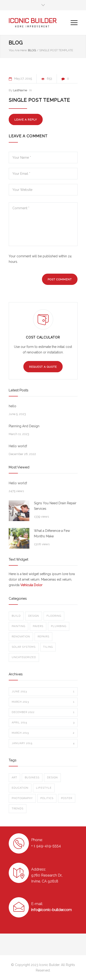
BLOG (16, 43)
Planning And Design (24, 426)
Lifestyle (44, 787)
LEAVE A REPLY (25, 119)
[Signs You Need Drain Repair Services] (19, 510)
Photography (22, 798)
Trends (17, 808)
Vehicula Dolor (31, 585)
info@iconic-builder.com (51, 910)
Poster (66, 798)
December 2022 (43, 712)
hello (12, 406)
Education (20, 787)
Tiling (48, 646)
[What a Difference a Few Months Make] (19, 538)
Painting (18, 626)
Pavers (38, 626)
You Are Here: (18, 50)
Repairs (43, 636)
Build (16, 615)
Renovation (21, 636)
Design (33, 615)
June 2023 (43, 691)
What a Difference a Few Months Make (52, 533)
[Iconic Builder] (40, 22)
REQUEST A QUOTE (43, 366)
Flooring (54, 615)
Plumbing (58, 626)
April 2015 (43, 722)
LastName (20, 90)
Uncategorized (24, 657)
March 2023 (43, 701)
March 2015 (43, 732)
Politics (46, 798)
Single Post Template (39, 100)
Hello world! (18, 446)
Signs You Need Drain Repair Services (55, 505)
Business (32, 777)
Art (14, 777)
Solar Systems (24, 646)
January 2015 (43, 743)
